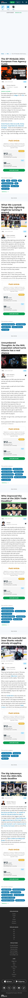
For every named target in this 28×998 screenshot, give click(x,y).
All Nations (14, 923)
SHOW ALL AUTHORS (5, 91)
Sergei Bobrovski (12, 126)
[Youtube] (19, 988)
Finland (14, 919)
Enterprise (14, 974)
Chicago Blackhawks (14, 945)
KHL (14, 931)
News (2, 53)
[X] (9, 988)
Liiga (14, 937)
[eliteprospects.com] (4, 2)
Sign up (12, 2)
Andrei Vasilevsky (13, 280)
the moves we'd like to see (8, 812)
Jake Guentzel (8, 824)
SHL (14, 933)
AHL (14, 935)
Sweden (14, 913)
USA (14, 917)
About (14, 963)
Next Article (14, 198)
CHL (23, 95)
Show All (4, 191)
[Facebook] (4, 988)
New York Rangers (14, 951)
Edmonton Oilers (14, 949)
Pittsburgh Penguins (14, 953)
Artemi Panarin (5, 124)
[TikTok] (24, 988)
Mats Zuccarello (14, 124)
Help (14, 965)
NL (14, 939)
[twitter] (25, 87)
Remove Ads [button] (18, 12)
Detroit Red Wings (14, 947)
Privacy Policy (14, 966)
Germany (14, 921)
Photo (14, 968)
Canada (14, 915)
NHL (8, 53)
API (14, 970)
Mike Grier (14, 676)
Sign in (18, 2)
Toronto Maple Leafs (14, 954)
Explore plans (14, 170)
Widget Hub (14, 961)
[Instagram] (14, 988)
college (16, 95)
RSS (14, 972)
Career (14, 976)
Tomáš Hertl (9, 696)
